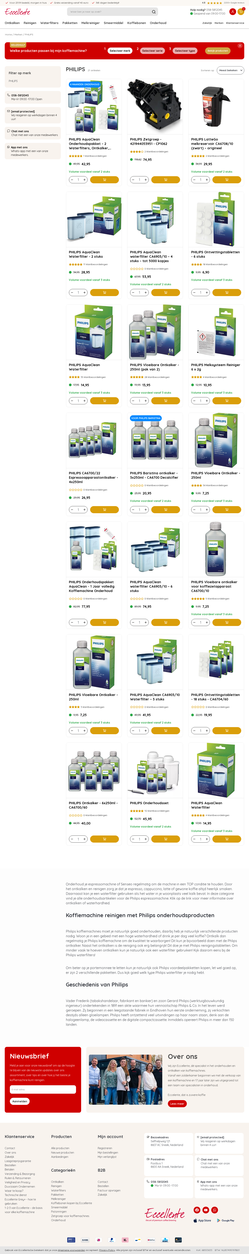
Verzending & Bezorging (20, 1174)
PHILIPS (13, 81)
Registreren (105, 1148)
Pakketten (70, 23)
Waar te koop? (14, 1190)
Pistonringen (59, 1211)
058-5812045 (214, 9)
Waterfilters (49, 23)
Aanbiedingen (59, 1156)
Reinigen (30, 23)
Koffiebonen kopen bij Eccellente (71, 1203)
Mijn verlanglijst (107, 1156)
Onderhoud (158, 23)
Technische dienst (16, 1195)
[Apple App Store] (202, 1220)
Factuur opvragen (109, 1190)
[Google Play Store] (225, 1220)
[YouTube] (205, 1210)
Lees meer (177, 1103)
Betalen (9, 1169)
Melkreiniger (90, 23)
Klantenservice (235, 23)
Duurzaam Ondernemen (20, 1186)
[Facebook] (197, 1210)
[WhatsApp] (214, 1210)
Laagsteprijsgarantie (18, 1161)
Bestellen (10, 1165)
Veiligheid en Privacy (17, 1182)
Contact (10, 1148)
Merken (219, 23)
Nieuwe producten (62, 1152)
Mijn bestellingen (108, 1152)
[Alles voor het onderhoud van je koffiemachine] (166, 1215)
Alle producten (60, 1148)
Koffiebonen (136, 23)
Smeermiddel (113, 23)
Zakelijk (207, 23)
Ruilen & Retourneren (18, 1178)
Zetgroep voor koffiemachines (70, 1216)
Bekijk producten (218, 50)
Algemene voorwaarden (71, 1250)
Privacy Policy (107, 1250)
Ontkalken (12, 23)
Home (8, 34)
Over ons (10, 1152)
